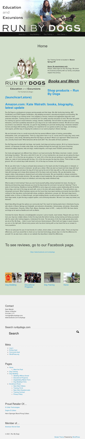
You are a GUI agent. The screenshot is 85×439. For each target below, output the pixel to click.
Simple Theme (59, 437)
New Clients (61, 34)
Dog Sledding (34, 34)
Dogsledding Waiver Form (21, 380)
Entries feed (13, 350)
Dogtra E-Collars (10, 410)
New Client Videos (19, 386)
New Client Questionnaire (21, 390)
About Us (22, 34)
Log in (11, 348)
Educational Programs (29, 285)
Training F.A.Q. (18, 388)
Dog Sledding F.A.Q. (20, 382)
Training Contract (19, 392)
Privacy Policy (17, 394)
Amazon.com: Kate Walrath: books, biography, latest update (39, 106)
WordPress (76, 437)
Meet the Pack (18, 369)
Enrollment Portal (15, 384)
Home (66, 284)
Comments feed (14, 352)
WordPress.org (14, 354)
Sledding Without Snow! (21, 376)
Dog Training (48, 34)
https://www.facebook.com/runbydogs (42, 252)
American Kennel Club (12, 427)
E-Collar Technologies (12, 407)
